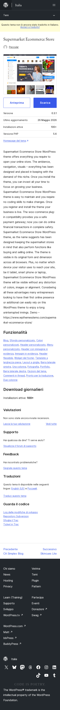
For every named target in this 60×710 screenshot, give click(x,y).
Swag (37, 615)
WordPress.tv (13, 615)
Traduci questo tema (14, 495)
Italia (14, 659)
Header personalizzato (33, 344)
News (6, 574)
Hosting (8, 580)
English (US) (18, 488)
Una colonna (19, 366)
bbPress (10, 638)
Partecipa (38, 597)
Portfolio (45, 366)
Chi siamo (9, 568)
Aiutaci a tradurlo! (30, 27)
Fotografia (33, 366)
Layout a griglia (30, 362)
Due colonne (10, 379)
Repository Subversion (16, 516)
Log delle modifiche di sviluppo (20, 512)
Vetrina (36, 568)
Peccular (14, 47)
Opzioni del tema (36, 371)
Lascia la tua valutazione (16, 423)
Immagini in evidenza (26, 353)
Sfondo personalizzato (22, 340)
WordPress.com (14, 626)
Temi (6, 15)
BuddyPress (12, 644)
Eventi (35, 603)
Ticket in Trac (11, 524)
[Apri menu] (54, 5)
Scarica (45, 102)
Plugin (35, 580)
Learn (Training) (12, 597)
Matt (8, 632)
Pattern (36, 586)
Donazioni (39, 609)
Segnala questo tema (15, 468)
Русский (32, 488)
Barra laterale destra (14, 371)
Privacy (7, 586)
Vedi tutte (51, 423)
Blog (5, 340)
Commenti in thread (14, 375)
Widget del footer (24, 358)
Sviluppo (8, 609)
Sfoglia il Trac (10, 520)
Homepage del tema (14, 140)
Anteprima (17, 102)
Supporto (9, 603)
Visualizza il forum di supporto (19, 445)
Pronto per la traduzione (39, 375)
